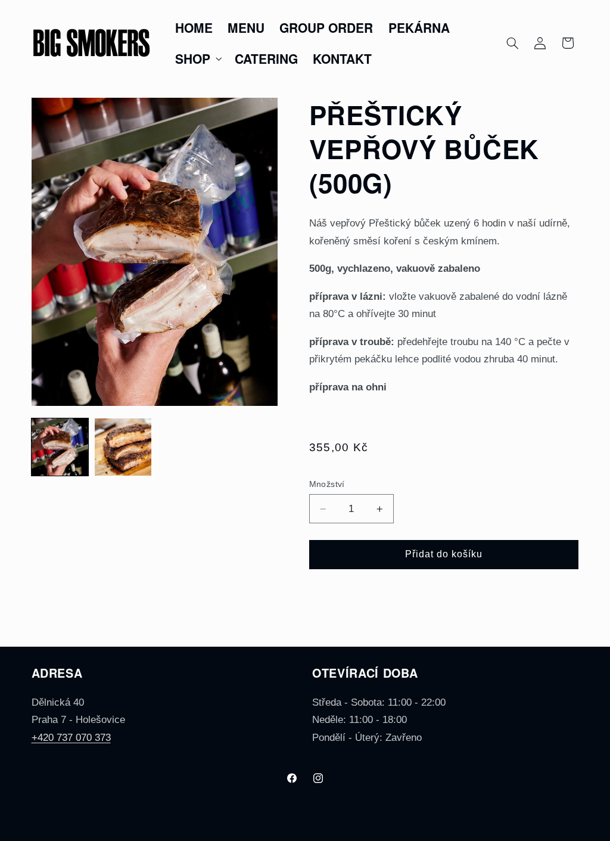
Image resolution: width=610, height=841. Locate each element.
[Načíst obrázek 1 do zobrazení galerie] (60, 447)
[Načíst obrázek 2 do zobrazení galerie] (123, 447)
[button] (197, 58)
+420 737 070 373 (71, 737)
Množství (327, 484)
